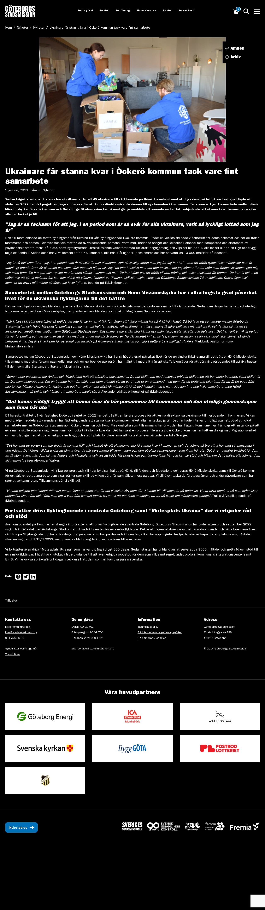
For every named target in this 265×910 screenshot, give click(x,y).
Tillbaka (11, 601)
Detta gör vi (81, 11)
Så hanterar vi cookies (152, 638)
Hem (8, 28)
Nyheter (22, 28)
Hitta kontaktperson (17, 627)
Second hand (184, 11)
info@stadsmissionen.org (21, 632)
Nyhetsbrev (18, 828)
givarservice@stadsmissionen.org (92, 648)
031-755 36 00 (14, 638)
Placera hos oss (143, 11)
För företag (119, 11)
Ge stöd (101, 11)
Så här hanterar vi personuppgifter (160, 632)
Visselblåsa (12, 654)
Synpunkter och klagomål (21, 648)
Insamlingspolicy (148, 627)
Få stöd (164, 11)
